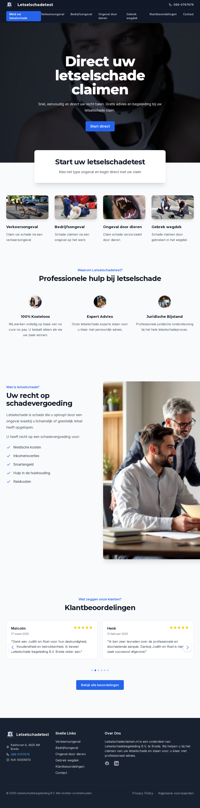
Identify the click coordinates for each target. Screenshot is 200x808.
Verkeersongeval (52, 14)
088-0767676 (20, 754)
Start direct (100, 126)
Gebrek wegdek (132, 16)
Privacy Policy (142, 793)
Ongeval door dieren (107, 16)
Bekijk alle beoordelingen (100, 685)
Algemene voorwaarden (176, 793)
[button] (187, 647)
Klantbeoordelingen (163, 14)
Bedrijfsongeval (81, 14)
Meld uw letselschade (18, 16)
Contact (188, 14)
